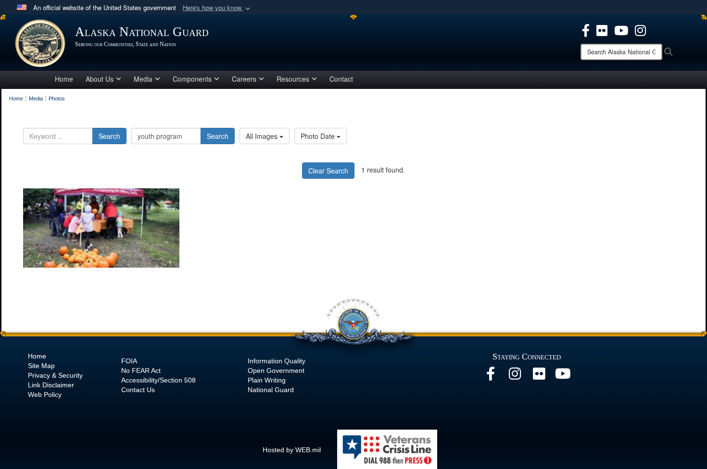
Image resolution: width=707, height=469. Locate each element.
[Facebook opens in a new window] (586, 29)
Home (64, 79)
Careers (244, 79)
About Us (100, 79)
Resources (293, 79)
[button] (217, 8)
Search (109, 136)
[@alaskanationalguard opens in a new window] (515, 376)
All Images (262, 136)
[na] (101, 228)
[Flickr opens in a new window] (601, 29)
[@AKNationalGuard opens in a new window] (640, 29)
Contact (341, 79)
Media (143, 79)
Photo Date (319, 136)
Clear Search (328, 170)
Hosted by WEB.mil (292, 450)
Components (192, 79)
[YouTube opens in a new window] (621, 29)
